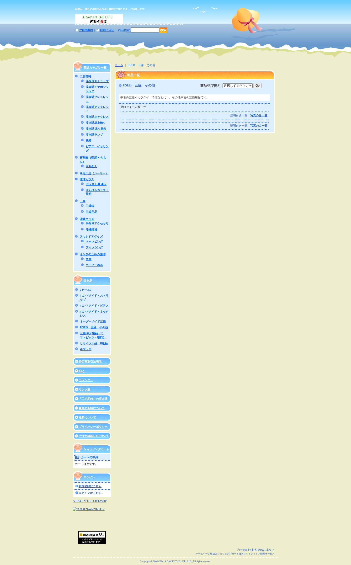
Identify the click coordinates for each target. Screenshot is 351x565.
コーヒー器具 (94, 265)
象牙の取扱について (92, 408)
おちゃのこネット (263, 549)
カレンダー (86, 380)
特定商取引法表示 (90, 361)
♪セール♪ (85, 290)
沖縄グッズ (87, 219)
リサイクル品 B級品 (94, 343)
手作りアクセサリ (97, 223)
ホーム (119, 65)
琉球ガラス (87, 179)
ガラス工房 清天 (96, 184)
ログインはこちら (90, 493)
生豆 (88, 259)
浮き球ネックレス (97, 116)
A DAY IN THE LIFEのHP (89, 501)
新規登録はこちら (90, 486)
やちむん (91, 166)
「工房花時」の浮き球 (93, 398)
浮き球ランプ (94, 134)
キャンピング (94, 241)
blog (81, 371)
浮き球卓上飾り (96, 122)
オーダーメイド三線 (93, 321)
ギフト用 (85, 349)
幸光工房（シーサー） (94, 173)
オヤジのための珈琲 (93, 254)
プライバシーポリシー (93, 426)
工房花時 (85, 76)
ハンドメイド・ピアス (94, 305)
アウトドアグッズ (91, 236)
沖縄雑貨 (91, 229)
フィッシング (94, 247)
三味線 (90, 206)
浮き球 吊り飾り (96, 128)
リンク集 (84, 389)
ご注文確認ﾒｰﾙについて (94, 436)
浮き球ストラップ (97, 81)
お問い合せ (107, 30)
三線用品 (91, 211)
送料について (87, 417)
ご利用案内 (86, 30)
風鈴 (88, 140)
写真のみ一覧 (258, 115)
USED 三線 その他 (94, 327)
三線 (82, 201)
